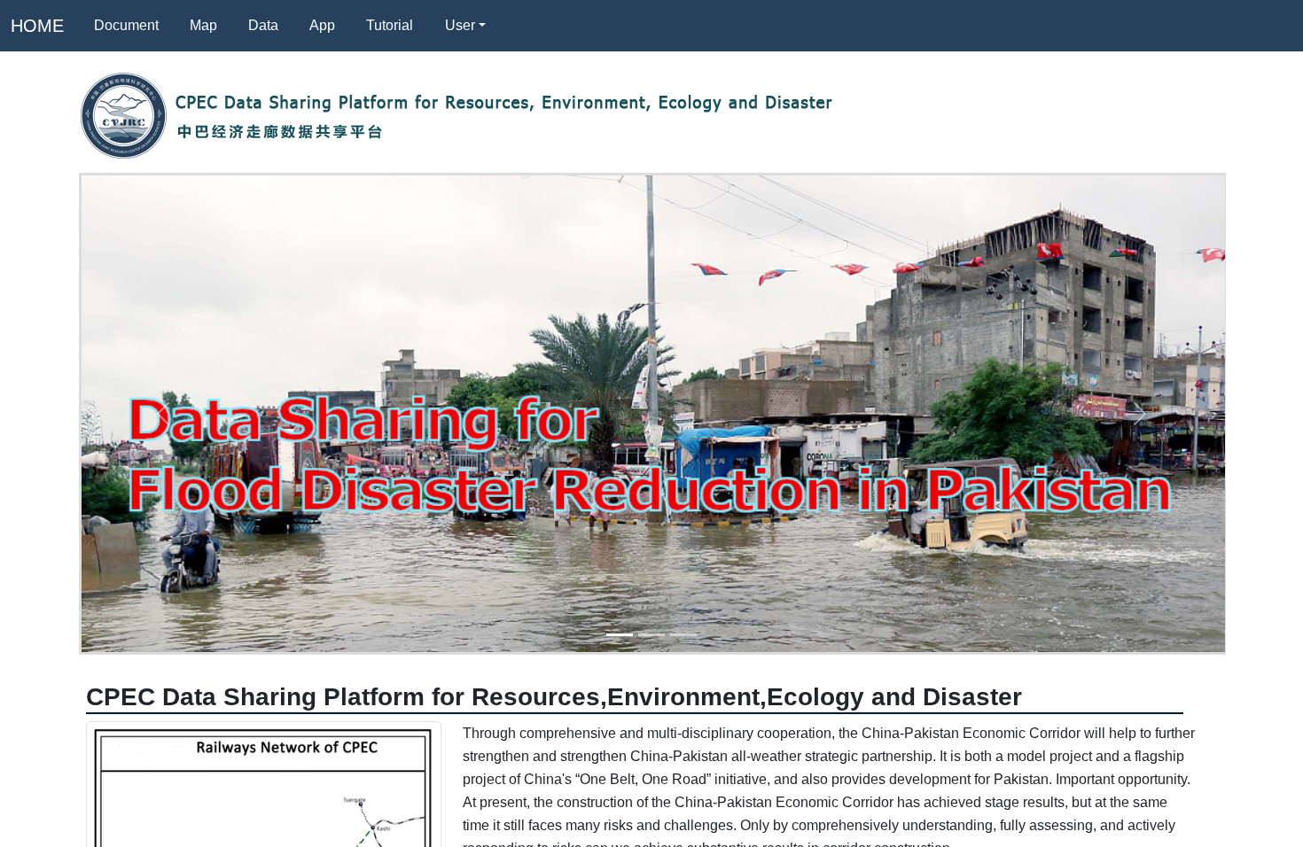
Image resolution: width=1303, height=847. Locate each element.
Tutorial (389, 25)
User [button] (460, 25)
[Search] (522, 25)
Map (203, 25)
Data (263, 25)
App (322, 25)
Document (126, 25)
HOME (37, 25)
